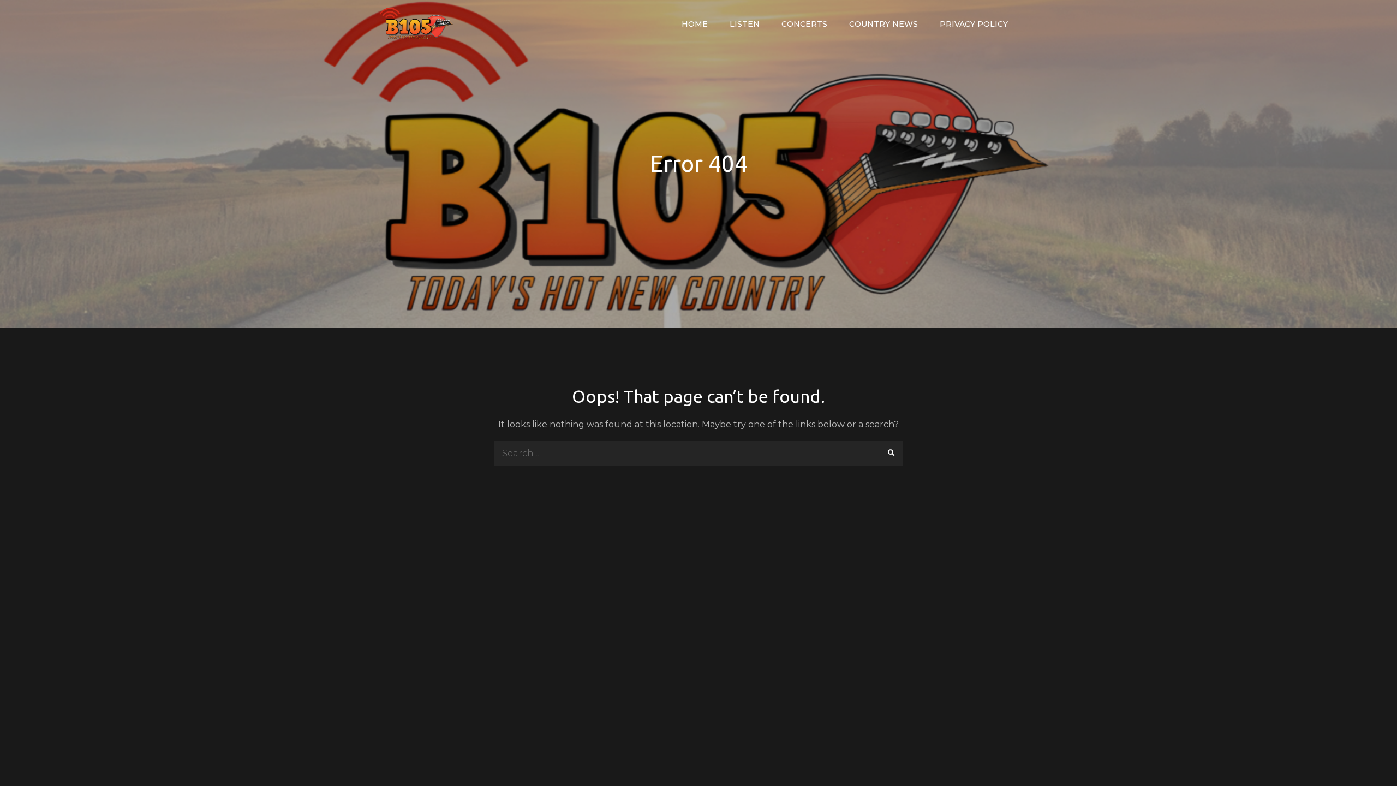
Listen (745, 24)
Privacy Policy (974, 24)
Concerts (804, 24)
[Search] (891, 453)
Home (695, 24)
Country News (883, 24)
